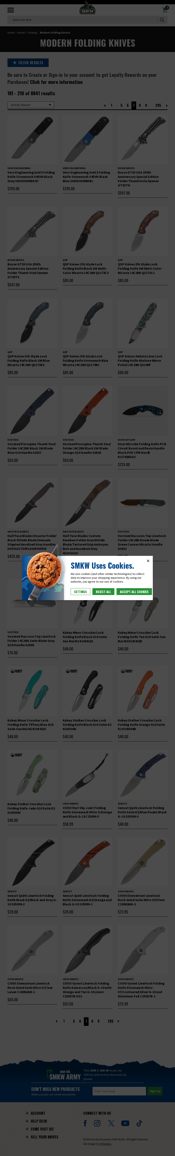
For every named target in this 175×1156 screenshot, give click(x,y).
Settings (80, 591)
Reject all (103, 591)
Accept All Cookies (134, 591)
